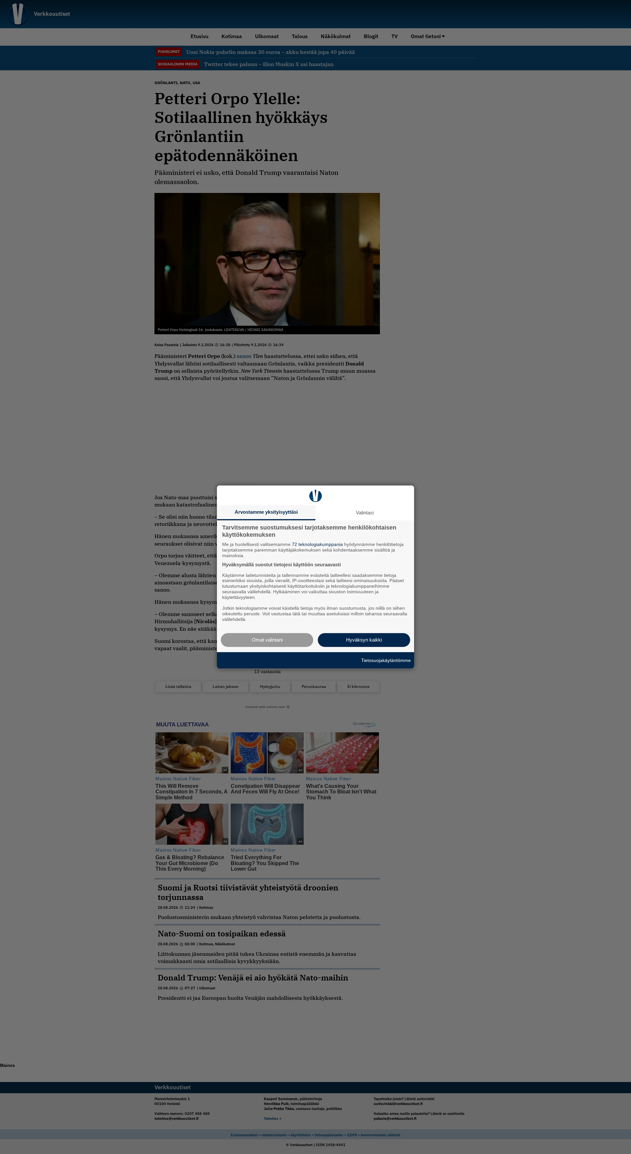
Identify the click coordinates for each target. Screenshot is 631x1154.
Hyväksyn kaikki (364, 640)
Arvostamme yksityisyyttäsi (266, 512)
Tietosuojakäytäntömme (386, 660)
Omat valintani (267, 640)
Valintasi (365, 512)
